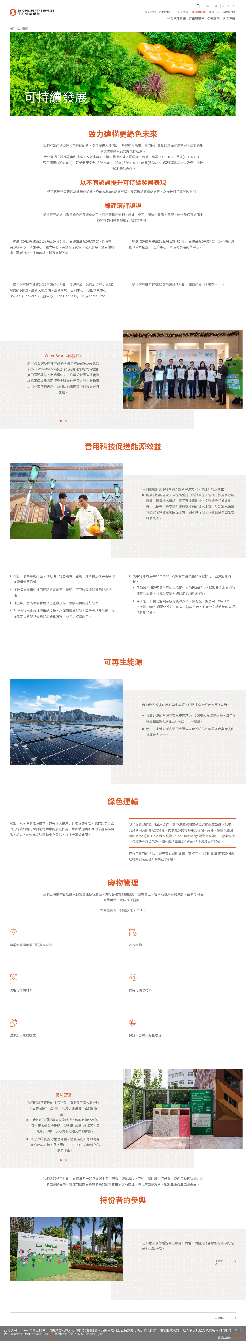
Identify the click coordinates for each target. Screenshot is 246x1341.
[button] (150, 12)
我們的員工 (166, 12)
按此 (51, 1333)
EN (207, 5)
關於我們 (150, 12)
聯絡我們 (229, 12)
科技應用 (182, 12)
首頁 (12, 28)
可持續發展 (198, 12)
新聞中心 (214, 12)
